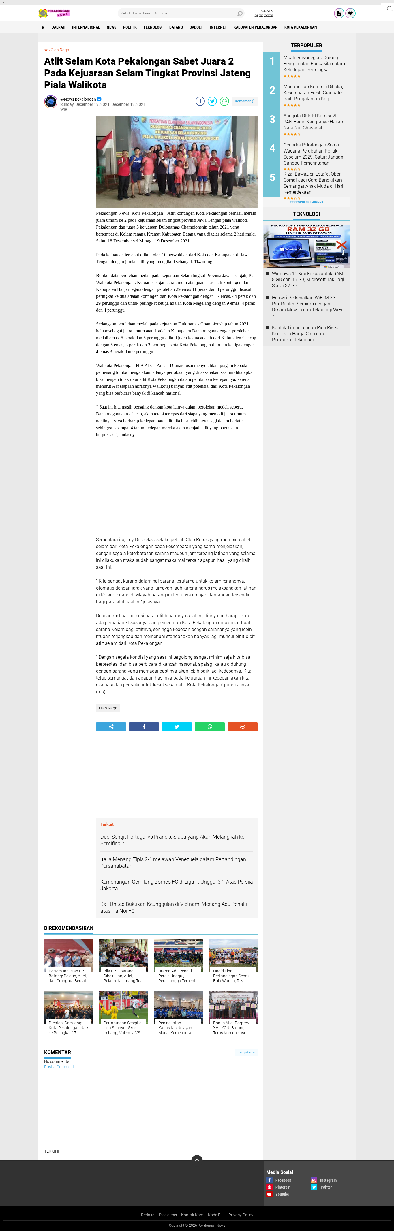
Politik (130, 27)
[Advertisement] (67, 202)
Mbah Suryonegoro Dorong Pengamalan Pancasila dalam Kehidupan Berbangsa (314, 63)
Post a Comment (59, 1066)
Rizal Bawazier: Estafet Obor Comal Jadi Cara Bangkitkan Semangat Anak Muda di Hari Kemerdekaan (313, 183)
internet (218, 27)
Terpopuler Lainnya (306, 202)
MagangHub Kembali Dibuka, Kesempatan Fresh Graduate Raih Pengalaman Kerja (313, 92)
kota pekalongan (300, 27)
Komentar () (245, 101)
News (112, 27)
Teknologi (153, 27)
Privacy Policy (240, 1215)
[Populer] (350, 13)
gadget (196, 27)
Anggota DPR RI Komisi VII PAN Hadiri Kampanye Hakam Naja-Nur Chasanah (314, 122)
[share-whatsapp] (224, 101)
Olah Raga (60, 50)
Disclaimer (168, 1215)
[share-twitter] (212, 101)
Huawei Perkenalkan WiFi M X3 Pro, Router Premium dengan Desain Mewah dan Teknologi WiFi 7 (307, 306)
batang (176, 27)
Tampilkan (245, 1052)
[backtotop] (197, 1161)
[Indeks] (339, 13)
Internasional (86, 27)
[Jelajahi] (387, 8)
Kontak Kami (192, 1215)
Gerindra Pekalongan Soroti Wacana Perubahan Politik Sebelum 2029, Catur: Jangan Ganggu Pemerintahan (313, 153)
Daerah (58, 27)
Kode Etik (216, 1215)
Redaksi (148, 1215)
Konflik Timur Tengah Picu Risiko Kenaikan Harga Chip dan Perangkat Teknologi (305, 333)
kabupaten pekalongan (256, 27)
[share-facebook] (200, 101)
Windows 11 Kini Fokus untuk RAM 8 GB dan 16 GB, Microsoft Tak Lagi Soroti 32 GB (308, 280)
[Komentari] (243, 726)
